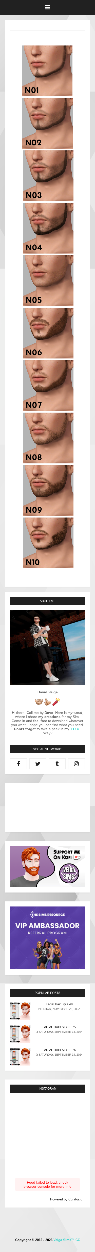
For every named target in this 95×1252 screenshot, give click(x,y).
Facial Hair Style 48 (59, 1004)
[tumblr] (57, 763)
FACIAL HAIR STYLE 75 (59, 1027)
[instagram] (76, 763)
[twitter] (37, 763)
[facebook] (18, 763)
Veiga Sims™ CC (66, 1240)
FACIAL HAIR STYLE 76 (59, 1050)
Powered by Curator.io (66, 1199)
